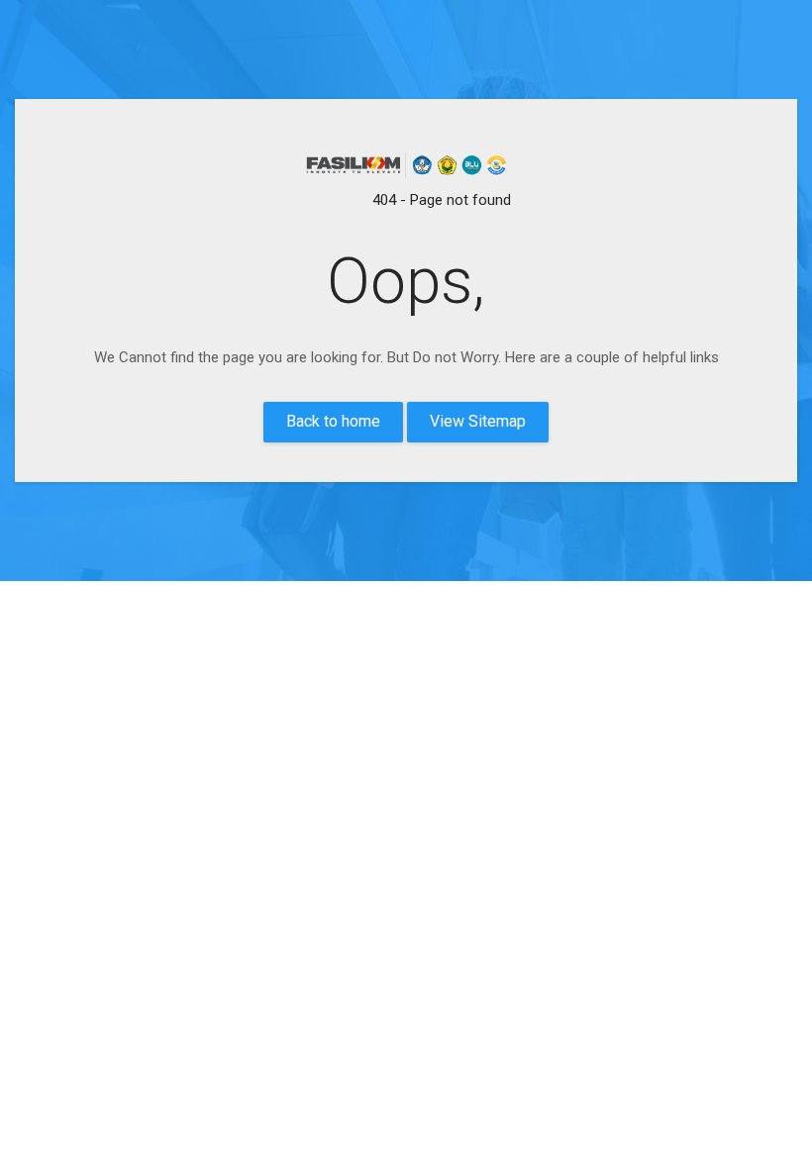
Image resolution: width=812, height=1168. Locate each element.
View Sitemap (478, 421)
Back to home (333, 421)
